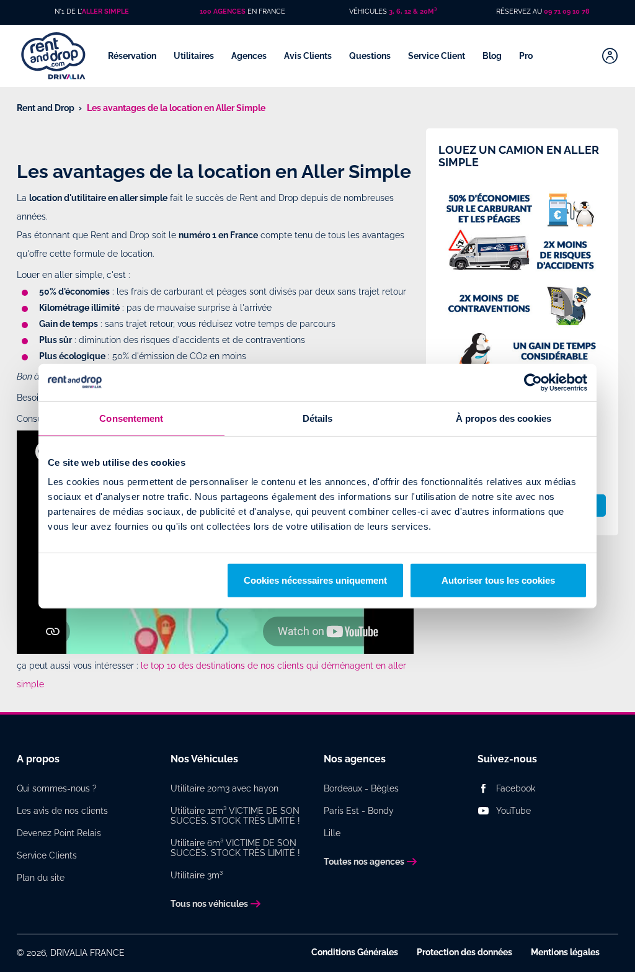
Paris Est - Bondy (359, 811)
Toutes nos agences (364, 862)
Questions (371, 56)
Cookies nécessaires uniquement (315, 580)
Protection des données (464, 952)
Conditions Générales (354, 952)
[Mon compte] (610, 55)
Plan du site (40, 878)
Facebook (515, 788)
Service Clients (47, 855)
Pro (527, 56)
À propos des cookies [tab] (503, 417)
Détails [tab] (318, 417)
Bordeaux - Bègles (361, 788)
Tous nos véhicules (209, 904)
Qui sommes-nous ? (57, 788)
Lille (332, 833)
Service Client (437, 56)
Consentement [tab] (131, 417)
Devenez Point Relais (59, 833)
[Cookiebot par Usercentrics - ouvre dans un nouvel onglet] (533, 382)
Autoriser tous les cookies (498, 580)
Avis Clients (309, 56)
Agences (250, 56)
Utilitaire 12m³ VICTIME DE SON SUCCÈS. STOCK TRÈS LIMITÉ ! (235, 816)
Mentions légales (565, 952)
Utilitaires (195, 56)
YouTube (513, 811)
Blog (493, 56)
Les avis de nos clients (62, 811)
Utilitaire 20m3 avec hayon (224, 788)
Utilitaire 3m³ (197, 875)
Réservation (133, 56)
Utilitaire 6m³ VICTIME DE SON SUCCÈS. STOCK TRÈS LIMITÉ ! (235, 848)
